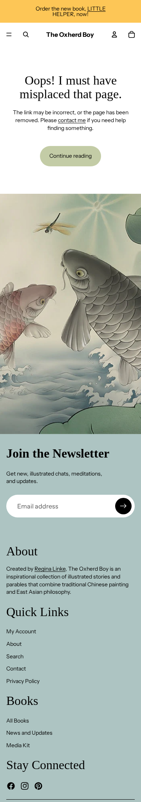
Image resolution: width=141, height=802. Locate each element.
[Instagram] (24, 786)
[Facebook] (11, 786)
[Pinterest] (38, 786)
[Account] (114, 34)
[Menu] (9, 34)
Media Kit (18, 745)
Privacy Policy (23, 681)
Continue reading (70, 155)
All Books (17, 720)
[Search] (25, 34)
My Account (21, 631)
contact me (72, 120)
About (14, 643)
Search (15, 656)
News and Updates (29, 732)
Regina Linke (49, 568)
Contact (16, 668)
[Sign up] (123, 506)
